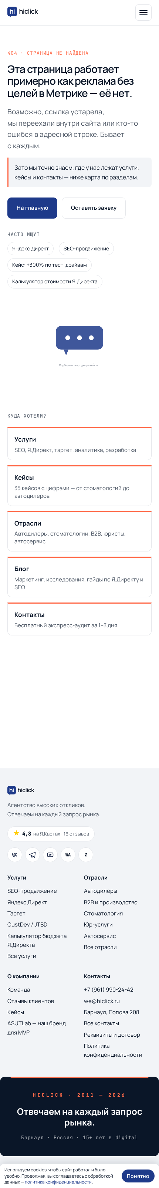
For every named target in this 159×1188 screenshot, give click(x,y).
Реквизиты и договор (112, 1035)
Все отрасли (100, 947)
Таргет (16, 913)
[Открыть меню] (143, 12)
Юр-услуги (98, 924)
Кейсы (15, 1012)
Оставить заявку (93, 208)
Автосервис (100, 936)
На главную (32, 208)
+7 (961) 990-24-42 (108, 989)
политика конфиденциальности (58, 1182)
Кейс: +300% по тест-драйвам (49, 264)
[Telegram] (32, 854)
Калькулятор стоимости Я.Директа (55, 281)
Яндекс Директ (30, 248)
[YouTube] (50, 854)
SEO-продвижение (86, 248)
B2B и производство (111, 902)
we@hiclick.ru (102, 1001)
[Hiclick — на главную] (23, 12)
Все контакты (101, 1023)
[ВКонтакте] (14, 854)
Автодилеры (100, 891)
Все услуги (21, 956)
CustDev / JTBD (27, 924)
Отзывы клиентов (30, 1001)
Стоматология (103, 913)
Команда (18, 989)
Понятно (138, 1175)
